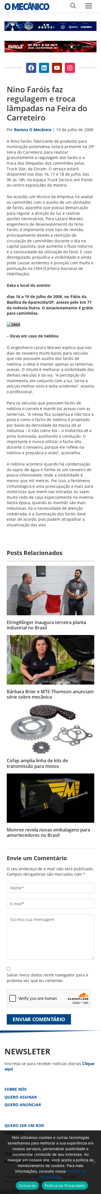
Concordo (27, 1185)
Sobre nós (15, 1089)
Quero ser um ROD (24, 1125)
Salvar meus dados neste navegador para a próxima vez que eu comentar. (47, 977)
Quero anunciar (22, 1104)
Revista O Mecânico (26, 6)
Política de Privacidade (65, 1185)
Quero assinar (20, 1097)
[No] (94, 1162)
